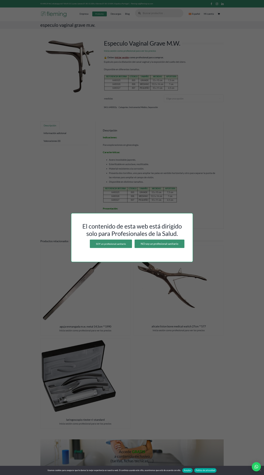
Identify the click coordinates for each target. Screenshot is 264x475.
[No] (260, 470)
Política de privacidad (205, 470)
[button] (256, 466)
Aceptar (187, 470)
